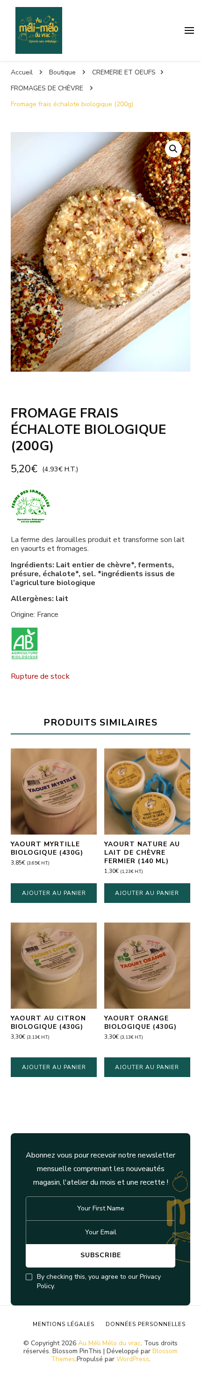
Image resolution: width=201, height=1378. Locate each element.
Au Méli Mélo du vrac (109, 1343)
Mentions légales (63, 1324)
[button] (173, 148)
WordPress (132, 1359)
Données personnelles (146, 1324)
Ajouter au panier (54, 893)
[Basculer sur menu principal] (189, 30)
